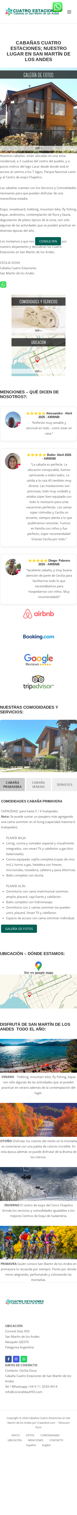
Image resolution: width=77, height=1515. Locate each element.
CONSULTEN (48, 241)
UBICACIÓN (15, 1440)
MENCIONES (35, 1440)
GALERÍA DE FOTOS (19, 929)
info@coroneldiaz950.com (23, 1392)
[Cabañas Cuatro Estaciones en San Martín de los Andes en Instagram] (16, 1359)
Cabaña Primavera (12, 784)
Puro (38, 1427)
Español (31, 1445)
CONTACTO (56, 1440)
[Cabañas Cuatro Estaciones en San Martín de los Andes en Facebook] (8, 1359)
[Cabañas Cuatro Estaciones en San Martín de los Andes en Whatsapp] (24, 1359)
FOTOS (30, 1435)
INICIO (15, 1435)
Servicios (64, 784)
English (46, 1445)
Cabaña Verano (38, 784)
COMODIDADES (50, 1435)
